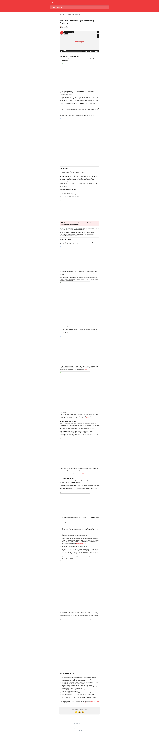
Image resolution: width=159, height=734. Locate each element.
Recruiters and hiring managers (73, 14)
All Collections (62, 14)
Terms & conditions (83, 727)
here (86, 369)
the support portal (94, 701)
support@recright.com (81, 543)
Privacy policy (75, 727)
